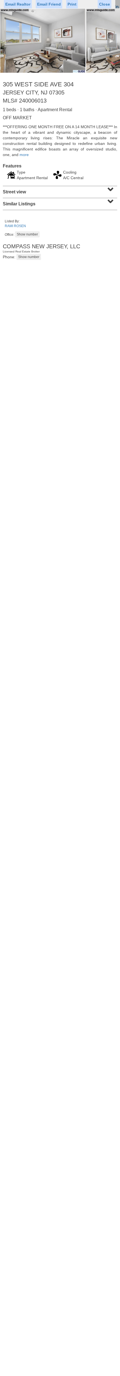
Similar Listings (59, 202)
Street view (59, 190)
